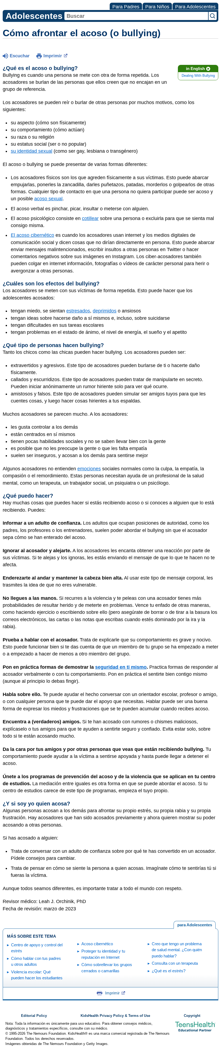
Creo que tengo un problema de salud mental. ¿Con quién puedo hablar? (177, 949)
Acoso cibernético (97, 943)
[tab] (195, 925)
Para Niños (157, 6)
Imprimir (52, 55)
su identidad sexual (31, 151)
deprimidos (104, 311)
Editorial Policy (34, 1016)
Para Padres (125, 6)
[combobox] (136, 16)
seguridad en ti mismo (121, 667)
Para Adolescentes (195, 6)
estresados (78, 311)
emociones (89, 468)
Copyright (192, 1016)
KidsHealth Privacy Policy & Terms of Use (115, 1016)
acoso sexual (48, 198)
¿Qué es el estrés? (168, 970)
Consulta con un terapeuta (175, 963)
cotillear (90, 218)
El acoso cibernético (32, 235)
